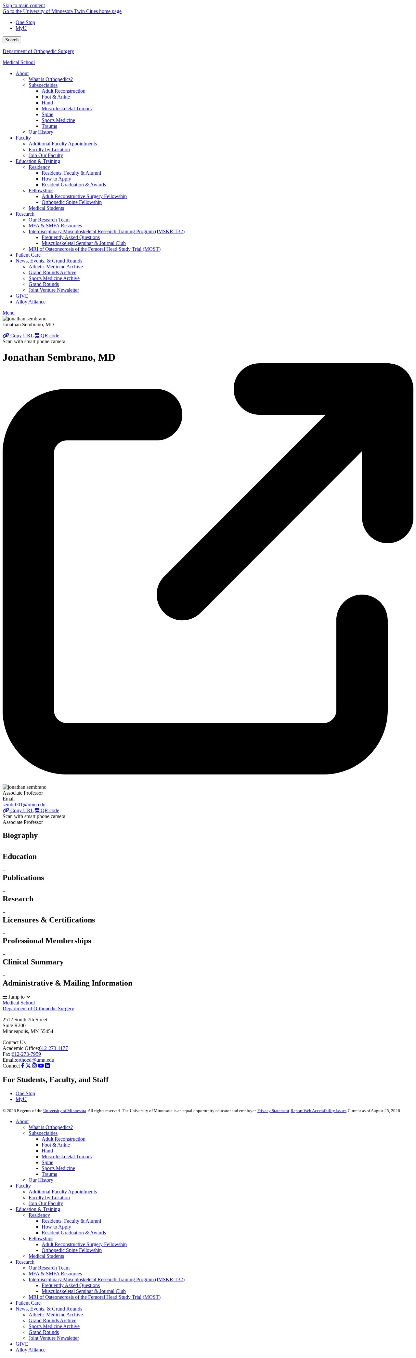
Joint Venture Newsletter (54, 1338)
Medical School (19, 62)
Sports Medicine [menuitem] (58, 120)
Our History (41, 1180)
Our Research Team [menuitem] (49, 219)
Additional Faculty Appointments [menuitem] (63, 143)
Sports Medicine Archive (54, 1326)
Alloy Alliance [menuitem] (31, 301)
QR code (49, 335)
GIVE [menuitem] (22, 296)
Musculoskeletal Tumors (67, 1156)
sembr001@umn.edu (24, 804)
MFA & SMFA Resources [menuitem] (55, 225)
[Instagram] (34, 1066)
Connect (11, 1066)
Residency (39, 1215)
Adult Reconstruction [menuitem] (63, 91)
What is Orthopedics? (51, 1127)
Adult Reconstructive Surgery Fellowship (84, 1244)
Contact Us (14, 1042)
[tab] (208, 832)
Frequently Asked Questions (71, 1285)
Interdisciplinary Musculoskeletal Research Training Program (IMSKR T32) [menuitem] (107, 231)
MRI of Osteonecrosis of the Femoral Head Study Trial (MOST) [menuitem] (95, 249)
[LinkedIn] (47, 1066)
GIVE (22, 1344)
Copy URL (21, 335)
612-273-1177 (53, 1048)
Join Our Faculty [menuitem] (46, 155)
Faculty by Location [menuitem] (49, 149)
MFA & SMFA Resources (55, 1273)
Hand (47, 1150)
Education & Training (38, 1209)
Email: (9, 1060)
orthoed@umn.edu (35, 1060)
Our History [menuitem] (41, 132)
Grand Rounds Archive (52, 1320)
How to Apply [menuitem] (56, 179)
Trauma (49, 1174)
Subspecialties (43, 1133)
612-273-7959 (26, 1054)
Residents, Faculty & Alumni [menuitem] (71, 173)
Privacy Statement (273, 1110)
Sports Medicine (58, 1168)
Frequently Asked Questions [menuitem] (71, 237)
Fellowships (41, 1238)
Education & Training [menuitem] (38, 161)
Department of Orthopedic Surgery (38, 51)
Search (12, 39)
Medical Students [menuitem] (46, 208)
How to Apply (56, 1227)
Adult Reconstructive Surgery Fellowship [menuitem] (84, 196)
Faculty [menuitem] (23, 138)
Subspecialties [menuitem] (43, 85)
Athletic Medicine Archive (56, 1314)
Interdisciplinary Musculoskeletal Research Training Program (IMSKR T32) (107, 1279)
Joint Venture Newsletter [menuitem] (54, 290)
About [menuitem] (22, 73)
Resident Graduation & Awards (74, 1232)
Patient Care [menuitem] (28, 255)
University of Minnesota (64, 1110)
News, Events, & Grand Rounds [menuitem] (49, 260)
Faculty (23, 1186)
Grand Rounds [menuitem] (44, 284)
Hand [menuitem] (47, 102)
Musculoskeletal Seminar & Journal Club (84, 1291)
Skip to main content (24, 5)
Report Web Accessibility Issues (318, 1110)
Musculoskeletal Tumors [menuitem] (67, 108)
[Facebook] (22, 1066)
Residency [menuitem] (39, 167)
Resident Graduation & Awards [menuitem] (74, 184)
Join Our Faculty (46, 1203)
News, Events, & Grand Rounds (49, 1308)
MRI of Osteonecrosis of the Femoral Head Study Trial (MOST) (95, 1297)
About (22, 1121)
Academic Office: (21, 1048)
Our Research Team (49, 1268)
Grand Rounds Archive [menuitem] (52, 272)
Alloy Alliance (31, 1349)
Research (25, 1262)
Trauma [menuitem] (49, 126)
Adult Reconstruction (63, 1139)
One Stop (25, 22)
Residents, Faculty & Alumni (71, 1221)
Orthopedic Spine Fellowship (72, 1250)
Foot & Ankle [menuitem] (56, 97)
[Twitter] (28, 1066)
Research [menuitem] (25, 214)
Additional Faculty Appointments (63, 1191)
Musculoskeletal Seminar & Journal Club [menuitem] (84, 243)
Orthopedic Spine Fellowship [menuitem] (72, 202)
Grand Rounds (44, 1332)
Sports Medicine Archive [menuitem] (54, 278)
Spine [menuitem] (47, 114)
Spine (47, 1162)
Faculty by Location (49, 1197)
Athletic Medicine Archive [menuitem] (56, 266)
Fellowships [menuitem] (41, 190)
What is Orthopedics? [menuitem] (51, 79)
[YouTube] (41, 1066)
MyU (21, 28)
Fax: (7, 1054)
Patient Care (28, 1303)
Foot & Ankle (56, 1145)
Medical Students (46, 1256)
